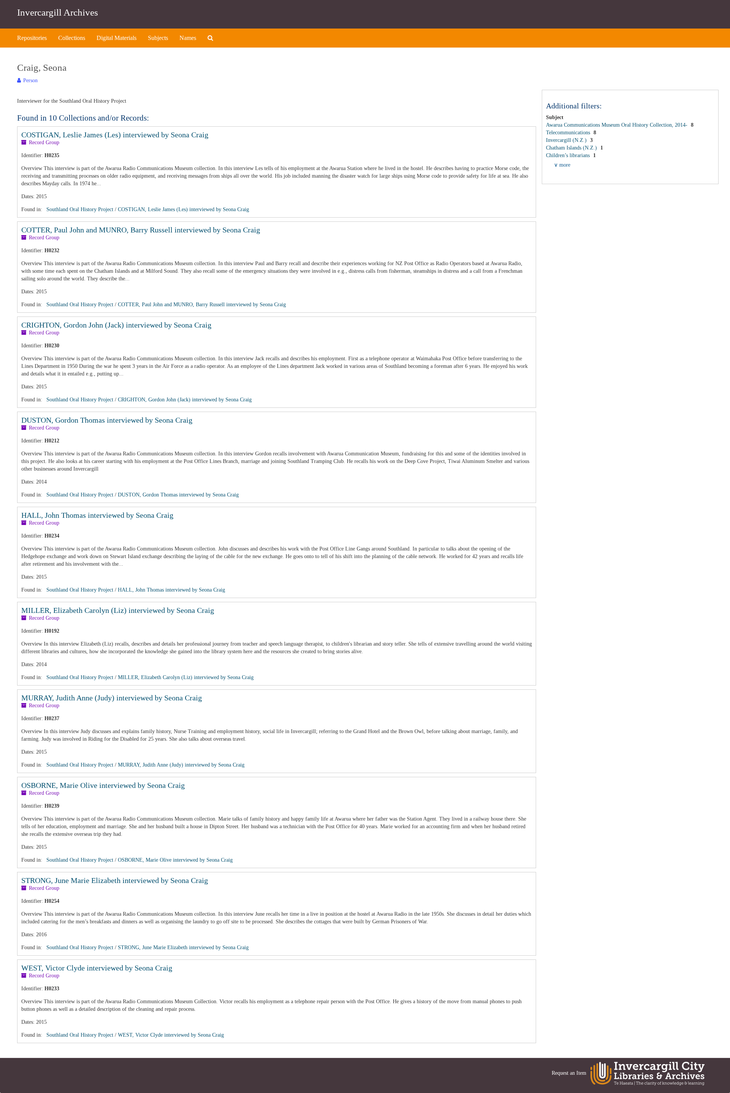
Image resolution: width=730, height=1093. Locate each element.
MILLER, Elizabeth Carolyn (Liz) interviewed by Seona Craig (117, 610)
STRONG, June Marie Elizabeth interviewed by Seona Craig (114, 880)
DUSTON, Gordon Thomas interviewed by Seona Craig (106, 420)
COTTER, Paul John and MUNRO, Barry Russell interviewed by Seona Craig (140, 230)
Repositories (32, 38)
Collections (71, 38)
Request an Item (569, 1073)
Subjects (158, 38)
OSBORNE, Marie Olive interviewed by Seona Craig (103, 785)
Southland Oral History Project (79, 209)
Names (187, 38)
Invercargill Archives (57, 12)
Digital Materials (116, 38)
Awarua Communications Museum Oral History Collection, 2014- (617, 125)
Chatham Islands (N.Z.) (572, 148)
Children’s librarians (568, 155)
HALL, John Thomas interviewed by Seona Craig (97, 515)
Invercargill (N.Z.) (567, 140)
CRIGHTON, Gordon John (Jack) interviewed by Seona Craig (116, 325)
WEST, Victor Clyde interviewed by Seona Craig (96, 968)
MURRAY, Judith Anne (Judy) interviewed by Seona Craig (111, 698)
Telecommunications (569, 132)
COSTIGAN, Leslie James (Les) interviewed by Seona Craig (114, 134)
